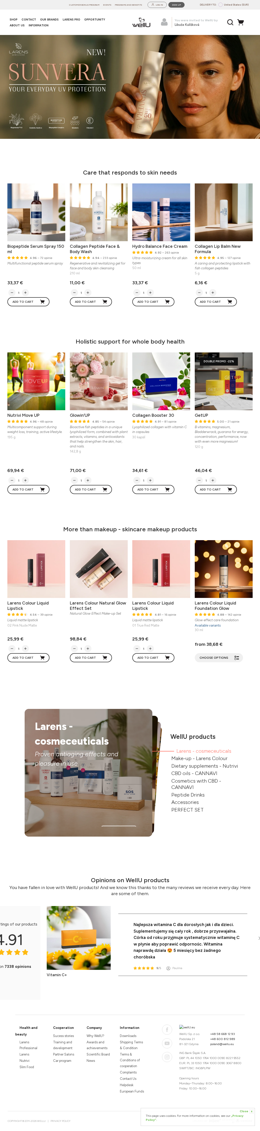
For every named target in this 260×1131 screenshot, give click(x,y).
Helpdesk (126, 1085)
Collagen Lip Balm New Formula (218, 249)
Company (94, 1028)
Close (246, 1111)
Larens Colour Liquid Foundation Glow (215, 605)
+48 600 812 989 (222, 1039)
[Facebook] (167, 1030)
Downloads (128, 1036)
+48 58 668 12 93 (222, 1034)
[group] (130, 87)
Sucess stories (63, 1036)
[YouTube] (167, 1043)
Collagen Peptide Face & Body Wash (95, 249)
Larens (24, 1054)
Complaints (128, 1072)
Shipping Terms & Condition (131, 1045)
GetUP (201, 415)
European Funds (132, 1091)
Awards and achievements (97, 1045)
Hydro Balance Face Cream (159, 246)
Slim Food (27, 1067)
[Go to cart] (242, 22)
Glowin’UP (80, 415)
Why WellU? (95, 1036)
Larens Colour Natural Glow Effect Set (98, 605)
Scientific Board (98, 1054)
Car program (62, 1061)
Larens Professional (28, 1045)
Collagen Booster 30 (153, 415)
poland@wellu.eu (222, 1044)
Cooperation (63, 1028)
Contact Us (128, 1079)
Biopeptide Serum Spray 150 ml (35, 249)
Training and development (62, 1045)
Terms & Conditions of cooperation (130, 1060)
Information (129, 1028)
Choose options (214, 657)
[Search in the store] (230, 22)
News (91, 1061)
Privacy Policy (61, 1121)
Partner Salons (63, 1054)
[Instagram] (167, 1057)
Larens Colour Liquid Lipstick (28, 605)
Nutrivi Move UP (23, 415)
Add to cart (23, 302)
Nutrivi (24, 1061)
